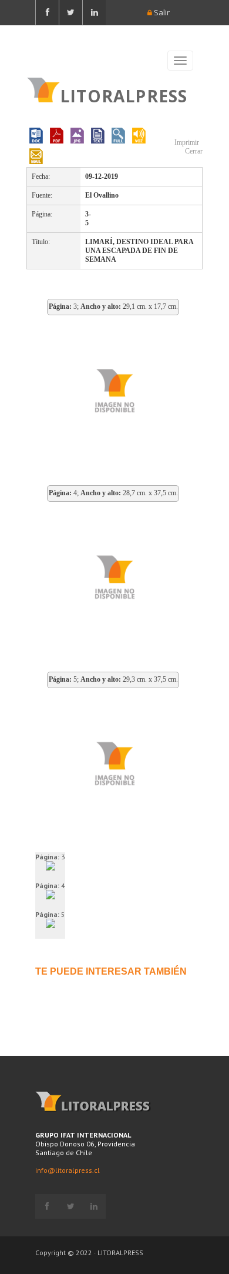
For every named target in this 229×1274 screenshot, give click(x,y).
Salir (161, 12)
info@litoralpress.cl (67, 1170)
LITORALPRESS (123, 95)
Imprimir (186, 142)
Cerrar (193, 151)
